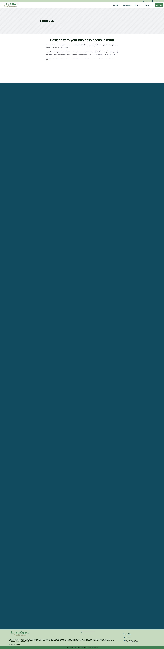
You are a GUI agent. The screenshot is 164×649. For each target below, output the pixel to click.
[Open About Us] (141, 5)
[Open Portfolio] (119, 5)
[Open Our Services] (131, 5)
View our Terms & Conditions (14, 644)
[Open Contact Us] (152, 5)
